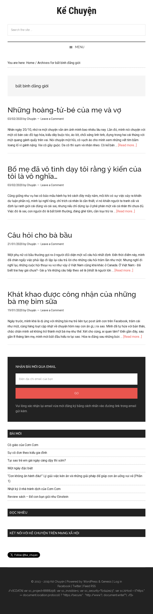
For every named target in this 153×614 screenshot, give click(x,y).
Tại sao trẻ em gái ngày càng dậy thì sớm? (37, 460)
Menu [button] (79, 47)
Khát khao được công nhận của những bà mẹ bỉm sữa (72, 298)
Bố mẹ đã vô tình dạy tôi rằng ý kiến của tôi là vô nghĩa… (74, 172)
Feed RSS (89, 586)
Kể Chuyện (76, 10)
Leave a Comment (52, 118)
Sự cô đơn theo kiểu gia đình (27, 453)
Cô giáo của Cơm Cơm (23, 445)
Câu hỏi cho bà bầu (40, 235)
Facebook (64, 586)
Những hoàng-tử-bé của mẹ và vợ (64, 110)
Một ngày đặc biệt (20, 468)
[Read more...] (127, 145)
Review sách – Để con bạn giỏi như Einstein (38, 497)
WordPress (90, 581)
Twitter (77, 586)
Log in (118, 581)
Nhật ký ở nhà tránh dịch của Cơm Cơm (34, 489)
